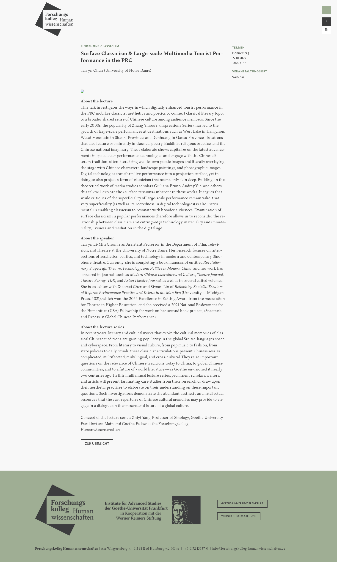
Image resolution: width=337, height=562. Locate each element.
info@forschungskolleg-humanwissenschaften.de (248, 548)
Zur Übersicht (97, 443)
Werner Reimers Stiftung (239, 516)
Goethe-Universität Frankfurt (242, 503)
